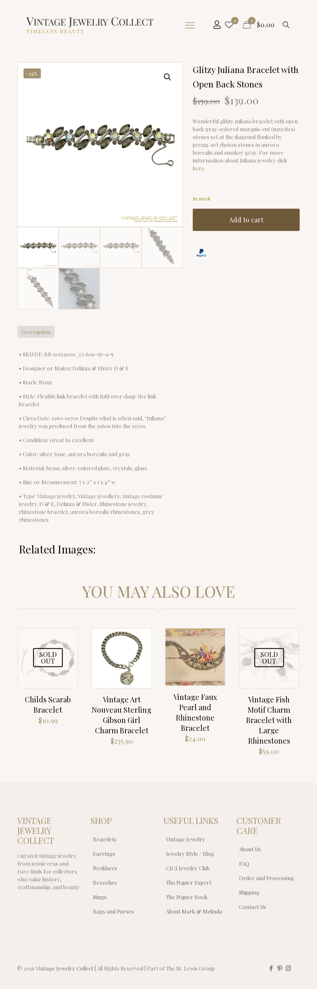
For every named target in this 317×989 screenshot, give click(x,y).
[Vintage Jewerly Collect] (90, 24)
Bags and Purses (113, 911)
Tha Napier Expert (188, 882)
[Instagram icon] (288, 968)
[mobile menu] (190, 25)
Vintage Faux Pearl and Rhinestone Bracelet (195, 712)
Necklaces (105, 867)
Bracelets (104, 839)
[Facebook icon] (271, 968)
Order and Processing (266, 877)
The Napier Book (187, 896)
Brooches (105, 882)
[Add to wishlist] (66, 657)
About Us (250, 848)
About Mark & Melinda (194, 911)
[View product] (66, 640)
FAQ (244, 863)
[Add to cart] (139, 640)
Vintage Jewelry (185, 839)
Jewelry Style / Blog (190, 853)
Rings (99, 896)
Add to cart (246, 219)
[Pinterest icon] (280, 968)
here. (199, 168)
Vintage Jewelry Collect (64, 968)
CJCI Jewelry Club (188, 867)
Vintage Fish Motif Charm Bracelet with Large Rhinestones (269, 720)
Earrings (104, 853)
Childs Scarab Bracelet (48, 705)
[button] (168, 77)
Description (35, 331)
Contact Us (252, 906)
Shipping (249, 892)
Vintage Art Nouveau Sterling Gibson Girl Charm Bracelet (121, 715)
